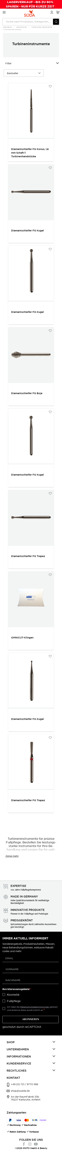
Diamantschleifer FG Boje (26, 393)
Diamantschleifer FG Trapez (28, 556)
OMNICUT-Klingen (22, 637)
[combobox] (31, 21)
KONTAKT (13, 1078)
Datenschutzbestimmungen (35, 1007)
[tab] (31, 1042)
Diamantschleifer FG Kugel (27, 230)
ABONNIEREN (30, 1019)
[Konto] (51, 11)
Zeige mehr (12, 856)
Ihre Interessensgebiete (15, 989)
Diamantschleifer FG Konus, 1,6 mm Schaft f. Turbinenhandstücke (30, 153)
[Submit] (56, 21)
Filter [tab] (8, 63)
